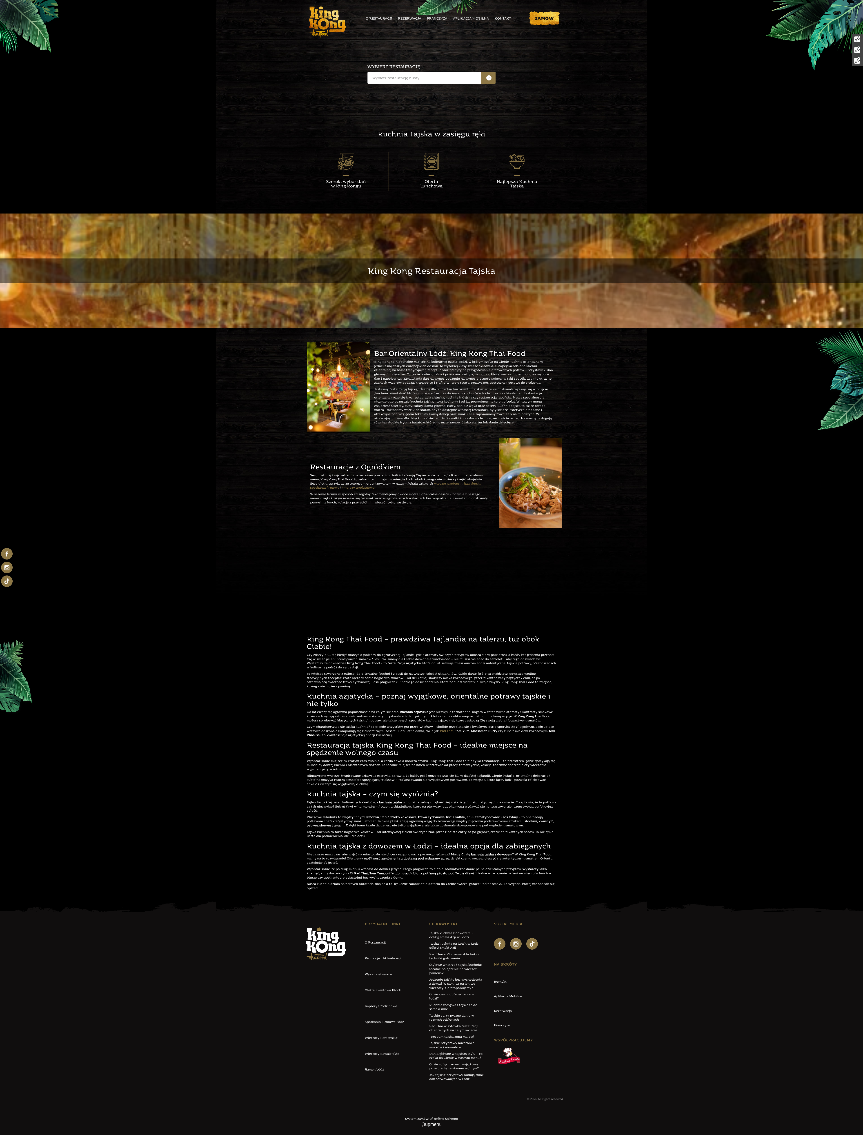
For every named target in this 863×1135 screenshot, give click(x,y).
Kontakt (503, 18)
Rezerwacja (409, 18)
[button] (431, 78)
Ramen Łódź (374, 1069)
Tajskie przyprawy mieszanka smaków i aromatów (451, 1045)
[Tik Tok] (532, 944)
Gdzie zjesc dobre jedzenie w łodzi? (451, 996)
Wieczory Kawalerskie (382, 1054)
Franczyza (437, 18)
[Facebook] (499, 944)
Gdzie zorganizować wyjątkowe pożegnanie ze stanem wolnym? (454, 1066)
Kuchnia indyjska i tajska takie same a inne (453, 1007)
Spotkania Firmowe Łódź (384, 1022)
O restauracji (379, 18)
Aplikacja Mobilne (508, 996)
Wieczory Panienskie (381, 1038)
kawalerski (472, 483)
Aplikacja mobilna (471, 18)
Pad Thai (447, 731)
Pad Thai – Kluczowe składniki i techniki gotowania (454, 956)
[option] (431, 90)
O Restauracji (375, 942)
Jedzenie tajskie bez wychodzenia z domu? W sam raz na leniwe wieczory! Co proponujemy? (455, 984)
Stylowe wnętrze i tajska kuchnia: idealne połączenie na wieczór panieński (455, 969)
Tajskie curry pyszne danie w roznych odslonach (451, 1018)
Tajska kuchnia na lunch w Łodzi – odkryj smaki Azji (455, 946)
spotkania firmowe (324, 487)
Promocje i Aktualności (383, 958)
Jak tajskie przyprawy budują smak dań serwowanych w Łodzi (456, 1077)
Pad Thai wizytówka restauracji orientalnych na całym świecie (453, 1028)
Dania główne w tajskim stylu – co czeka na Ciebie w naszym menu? (456, 1056)
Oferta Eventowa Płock (383, 990)
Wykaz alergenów (378, 974)
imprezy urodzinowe (358, 487)
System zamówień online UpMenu (431, 1118)
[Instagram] (516, 944)
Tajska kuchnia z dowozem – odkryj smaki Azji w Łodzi (451, 935)
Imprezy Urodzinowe (381, 1006)
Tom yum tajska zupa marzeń (451, 1036)
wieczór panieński (448, 483)
